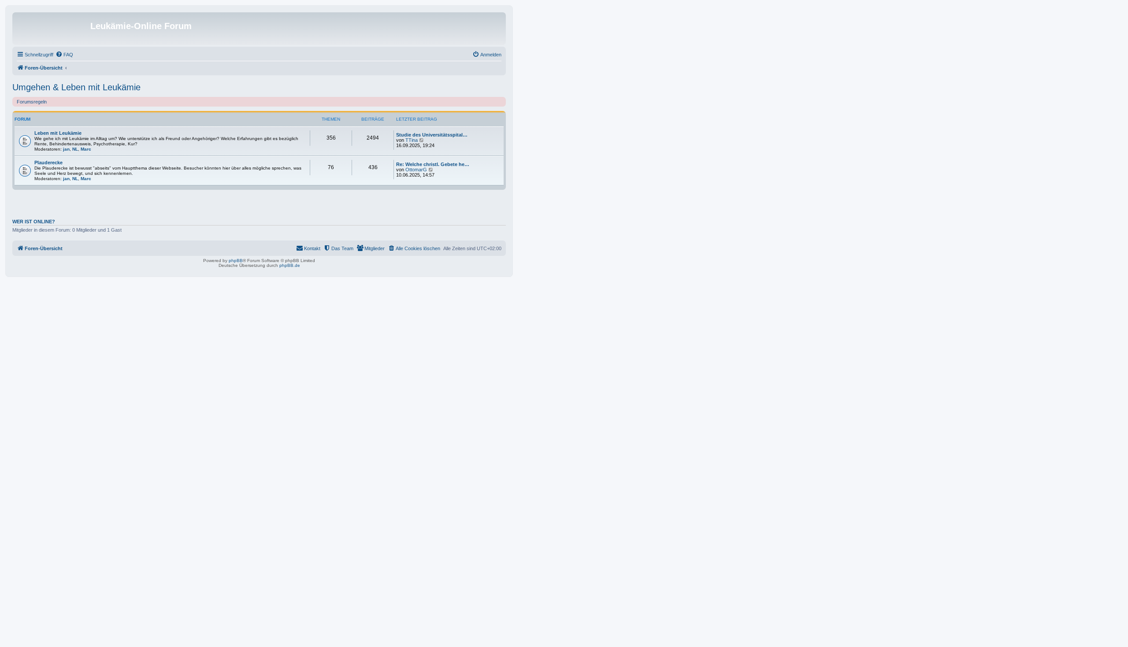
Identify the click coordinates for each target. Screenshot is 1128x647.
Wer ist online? (33, 221)
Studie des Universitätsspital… (432, 134)
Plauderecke (48, 162)
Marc (86, 149)
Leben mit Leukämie (58, 133)
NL (75, 149)
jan (66, 149)
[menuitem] (64, 54)
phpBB (236, 260)
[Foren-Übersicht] (52, 29)
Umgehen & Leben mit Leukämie (76, 87)
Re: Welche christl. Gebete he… (432, 164)
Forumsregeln (32, 101)
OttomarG (416, 169)
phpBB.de (289, 265)
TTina (411, 140)
